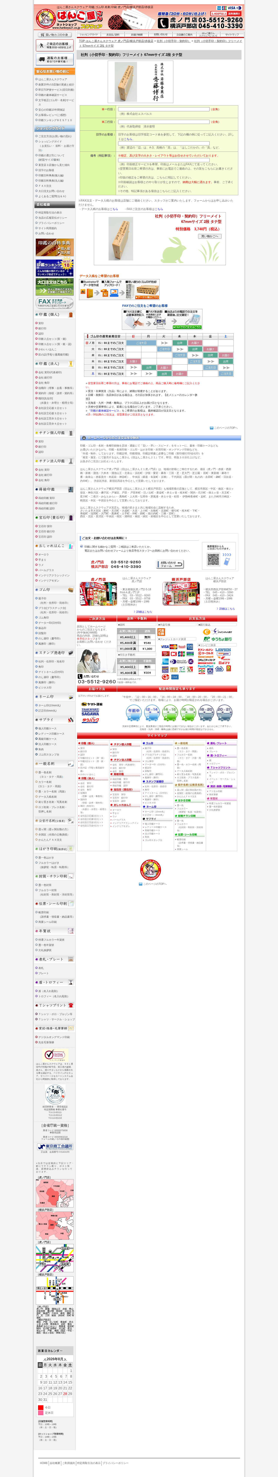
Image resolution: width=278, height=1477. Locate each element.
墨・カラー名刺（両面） (52, 791)
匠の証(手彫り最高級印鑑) (53, 354)
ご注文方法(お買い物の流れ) (54, 136)
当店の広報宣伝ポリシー (52, 217)
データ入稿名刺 (47, 796)
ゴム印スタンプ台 (48, 754)
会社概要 (55, 1463)
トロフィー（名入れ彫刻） (54, 996)
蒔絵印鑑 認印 (46, 508)
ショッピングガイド (50, 141)
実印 (41, 323)
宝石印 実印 (45, 526)
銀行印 (42, 328)
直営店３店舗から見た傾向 (54, 165)
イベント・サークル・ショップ (222, 781)
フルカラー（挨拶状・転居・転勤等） (190, 810)
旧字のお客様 (46, 170)
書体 (56, 159)
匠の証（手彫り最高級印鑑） (92, 769)
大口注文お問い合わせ (51, 191)
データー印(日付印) (49, 622)
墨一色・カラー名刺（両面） (189, 766)
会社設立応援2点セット (91, 816)
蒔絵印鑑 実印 (46, 498)
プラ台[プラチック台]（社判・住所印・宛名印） (158, 756)
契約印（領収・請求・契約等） (56, 393)
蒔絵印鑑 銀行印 (47, 503)
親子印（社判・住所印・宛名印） (158, 750)
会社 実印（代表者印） (124, 765)
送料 (58, 145)
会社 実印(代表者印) (50, 372)
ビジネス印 (44, 687)
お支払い (47, 145)
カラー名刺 (44, 782)
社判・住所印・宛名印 (51, 661)
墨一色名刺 (44, 772)
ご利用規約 (68, 1463)
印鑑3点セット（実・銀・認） (93, 763)
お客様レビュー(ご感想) (52, 115)
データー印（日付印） (156, 764)
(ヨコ (41, 786)
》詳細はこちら (143, 611)
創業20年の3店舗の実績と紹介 (56, 84)
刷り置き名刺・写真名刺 (52, 802)
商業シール (182, 849)
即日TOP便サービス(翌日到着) (56, 89)
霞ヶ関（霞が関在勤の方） (190, 790)
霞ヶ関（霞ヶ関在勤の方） (54, 829)
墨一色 (180, 805)
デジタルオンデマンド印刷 (54, 1037)
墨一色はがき (46, 857)
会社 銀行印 (45, 377)
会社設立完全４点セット (52, 423)
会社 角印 (44, 382)
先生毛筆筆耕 (46, 1042)
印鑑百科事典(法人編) (51, 180)
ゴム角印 (43, 617)
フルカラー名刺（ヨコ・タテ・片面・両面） (189, 758)
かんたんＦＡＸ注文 (50, 839)
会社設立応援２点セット (52, 408)
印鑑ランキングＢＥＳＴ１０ (55, 120)
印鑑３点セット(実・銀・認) (54, 344)
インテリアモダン (48, 580)
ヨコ (43, 776)
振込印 (42, 628)
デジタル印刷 (215, 791)
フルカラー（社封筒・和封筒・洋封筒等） (190, 827)
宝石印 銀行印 (46, 531)
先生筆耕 (213, 794)
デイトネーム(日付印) (51, 671)
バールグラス (46, 570)
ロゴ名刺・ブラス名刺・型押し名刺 (189, 779)
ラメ (41, 565)
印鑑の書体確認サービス (52, 95)
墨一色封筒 (44, 885)
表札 (41, 968)
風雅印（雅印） (47, 643)
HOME (44, 1463)
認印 (41, 333)
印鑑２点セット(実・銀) (52, 338)
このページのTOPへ (226, 427)
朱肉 (41, 749)
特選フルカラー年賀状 (51, 939)
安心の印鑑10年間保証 (51, 109)
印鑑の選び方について (51, 155)
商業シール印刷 (47, 922)
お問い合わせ (46, 233)
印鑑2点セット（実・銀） (93, 758)
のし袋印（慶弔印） (50, 638)
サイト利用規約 (47, 228)
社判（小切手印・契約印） (174, 41)
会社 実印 (44, 469)
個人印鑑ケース (47, 728)
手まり (42, 559)
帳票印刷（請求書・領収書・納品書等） (190, 842)
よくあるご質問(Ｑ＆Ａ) (52, 196)
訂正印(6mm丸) (47, 710)
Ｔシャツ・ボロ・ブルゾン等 (55, 1014)
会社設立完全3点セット (91, 822)
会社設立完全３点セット (52, 418)
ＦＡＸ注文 (44, 185)
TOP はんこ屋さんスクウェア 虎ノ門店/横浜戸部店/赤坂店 (116, 41)
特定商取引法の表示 (50, 212)
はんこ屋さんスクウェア (52, 79)
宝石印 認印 (45, 536)
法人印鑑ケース (47, 744)
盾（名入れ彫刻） (48, 991)
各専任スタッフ (86, 638)
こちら (114, 209)
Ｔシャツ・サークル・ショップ (56, 1019)
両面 (59, 776)
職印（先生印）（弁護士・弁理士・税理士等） (93, 809)
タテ (51, 776)
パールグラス (119, 820)
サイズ (49, 159)
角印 (41, 666)
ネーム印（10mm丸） (155, 811)
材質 (42, 159)
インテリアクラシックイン (54, 575)
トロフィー (214, 763)
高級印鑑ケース (47, 738)
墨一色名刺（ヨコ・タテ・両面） (188, 750)
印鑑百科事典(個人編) (51, 175)
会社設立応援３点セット (52, 413)
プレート (43, 973)
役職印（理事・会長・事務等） (56, 388)
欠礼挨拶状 (44, 950)
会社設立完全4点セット (91, 825)
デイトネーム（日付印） (157, 793)
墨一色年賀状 (46, 945)
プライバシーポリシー (51, 223)
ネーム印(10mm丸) (49, 705)
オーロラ (43, 554)
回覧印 (42, 633)
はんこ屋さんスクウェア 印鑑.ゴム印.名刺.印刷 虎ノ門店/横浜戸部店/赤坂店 (105, 7)
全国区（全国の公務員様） (54, 834)
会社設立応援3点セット (91, 819)
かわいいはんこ (47, 349)
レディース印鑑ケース (51, 733)
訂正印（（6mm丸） (155, 815)
